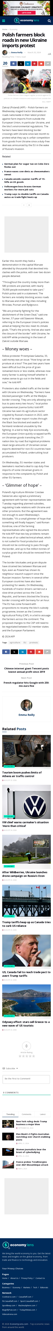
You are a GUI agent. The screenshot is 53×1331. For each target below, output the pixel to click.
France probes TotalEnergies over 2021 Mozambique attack (32, 1163)
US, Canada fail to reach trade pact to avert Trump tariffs (26, 973)
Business (6, 1287)
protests (34, 642)
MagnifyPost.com (9, 1310)
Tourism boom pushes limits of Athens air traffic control (22, 774)
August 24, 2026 (10, 830)
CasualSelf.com (25, 1297)
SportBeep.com (8, 1305)
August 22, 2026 (10, 980)
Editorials (44, 1287)
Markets (26, 1287)
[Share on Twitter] (21, 63)
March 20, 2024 (34, 52)
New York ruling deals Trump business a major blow (31, 1123)
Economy (13, 29)
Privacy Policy (27, 1278)
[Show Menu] (3, 20)
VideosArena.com (9, 1314)
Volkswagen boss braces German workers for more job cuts (22, 188)
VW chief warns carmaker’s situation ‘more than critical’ (25, 824)
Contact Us (40, 1278)
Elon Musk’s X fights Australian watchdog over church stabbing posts (33, 1137)
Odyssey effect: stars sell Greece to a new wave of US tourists (26, 1023)
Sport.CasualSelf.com (29, 1301)
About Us (14, 1278)
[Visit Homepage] (26, 21)
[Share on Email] (41, 63)
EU (25, 642)
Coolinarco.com (9, 1297)
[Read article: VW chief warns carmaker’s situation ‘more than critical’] (26, 802)
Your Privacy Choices (12, 1268)
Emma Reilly (17, 52)
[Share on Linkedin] (28, 63)
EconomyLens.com (19, 1324)
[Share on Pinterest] (34, 63)
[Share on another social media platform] (48, 63)
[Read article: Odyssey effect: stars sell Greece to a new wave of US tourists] (26, 1001)
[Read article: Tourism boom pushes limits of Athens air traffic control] (26, 752)
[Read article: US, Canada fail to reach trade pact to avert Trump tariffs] (26, 952)
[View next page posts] (29, 205)
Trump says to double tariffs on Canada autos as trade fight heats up (26, 195)
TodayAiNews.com (27, 1310)
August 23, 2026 (10, 780)
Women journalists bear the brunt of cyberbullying (31, 1151)
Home (4, 29)
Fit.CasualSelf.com (9, 1301)
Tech (35, 1287)
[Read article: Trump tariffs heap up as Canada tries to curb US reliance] (26, 902)
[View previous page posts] (24, 205)
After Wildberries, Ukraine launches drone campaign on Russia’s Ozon (24, 874)
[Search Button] (49, 20)
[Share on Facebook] (13, 63)
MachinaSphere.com (26, 1305)
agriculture (15, 642)
